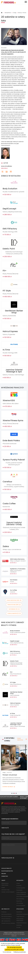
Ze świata (18, 885)
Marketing (18, 925)
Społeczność (20, 909)
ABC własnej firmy (5, 921)
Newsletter (19, 912)
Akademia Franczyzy (21, 923)
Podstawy (3, 912)
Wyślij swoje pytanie (6, 858)
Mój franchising (20, 898)
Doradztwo (4, 876)
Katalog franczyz (6, 868)
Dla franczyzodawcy (6, 916)
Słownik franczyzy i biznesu (8, 923)
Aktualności (8, 12)
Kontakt (18, 927)
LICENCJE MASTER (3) (13, 613)
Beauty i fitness (22, 12)
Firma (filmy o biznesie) (22, 896)
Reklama (3, 873)
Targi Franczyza (20, 916)
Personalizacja (7, 952)
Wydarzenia (19, 890)
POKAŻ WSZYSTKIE (20, 739)
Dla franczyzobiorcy (6, 914)
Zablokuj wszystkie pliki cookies (14, 950)
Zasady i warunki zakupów (7, 892)
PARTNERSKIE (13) (13, 609)
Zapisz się (4, 827)
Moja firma (19, 901)
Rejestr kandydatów (7, 871)
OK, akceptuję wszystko (14, 947)
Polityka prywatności (18, 932)
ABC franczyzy (5, 909)
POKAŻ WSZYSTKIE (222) (13, 600)
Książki (3, 887)
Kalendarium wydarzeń (22, 914)
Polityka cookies (8, 932)
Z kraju (14, 12)
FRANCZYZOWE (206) (13, 604)
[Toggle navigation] (26, 2)
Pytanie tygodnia (20, 888)
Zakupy (3, 880)
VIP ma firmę (19, 903)
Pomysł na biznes (20, 905)
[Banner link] (14, 8)
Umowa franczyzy (5, 918)
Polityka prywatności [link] (20, 952)
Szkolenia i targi (5, 889)
